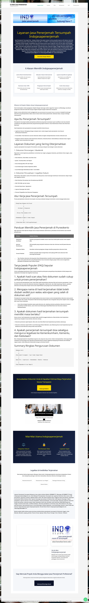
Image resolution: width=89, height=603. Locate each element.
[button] (85, 599)
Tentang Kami (76, 5)
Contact (48, 5)
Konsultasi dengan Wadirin (44, 56)
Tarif (69, 5)
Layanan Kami (40, 5)
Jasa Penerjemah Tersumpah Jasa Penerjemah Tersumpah (11, 0)
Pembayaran (61, 5)
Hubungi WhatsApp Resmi (44, 584)
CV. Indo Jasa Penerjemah (18, 5)
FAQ (54, 5)
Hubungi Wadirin (44, 388)
